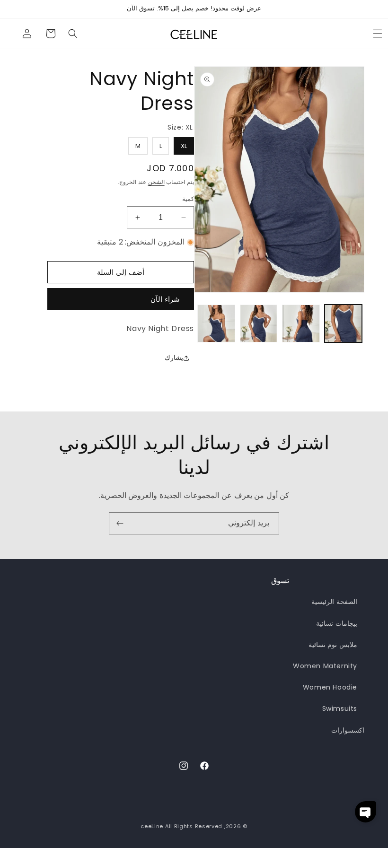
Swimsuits (339, 708)
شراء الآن (165, 299)
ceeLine (152, 826)
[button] (73, 33)
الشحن (156, 182)
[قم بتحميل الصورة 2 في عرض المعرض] (301, 323)
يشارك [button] (174, 357)
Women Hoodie (330, 687)
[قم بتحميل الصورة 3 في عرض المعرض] (259, 323)
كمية (188, 198)
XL (183, 143)
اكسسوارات (347, 730)
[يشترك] (119, 523)
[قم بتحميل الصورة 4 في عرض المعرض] (216, 323)
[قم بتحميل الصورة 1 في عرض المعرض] (343, 323)
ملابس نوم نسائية (333, 644)
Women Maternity (325, 666)
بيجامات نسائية (336, 623)
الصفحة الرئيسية (334, 601)
